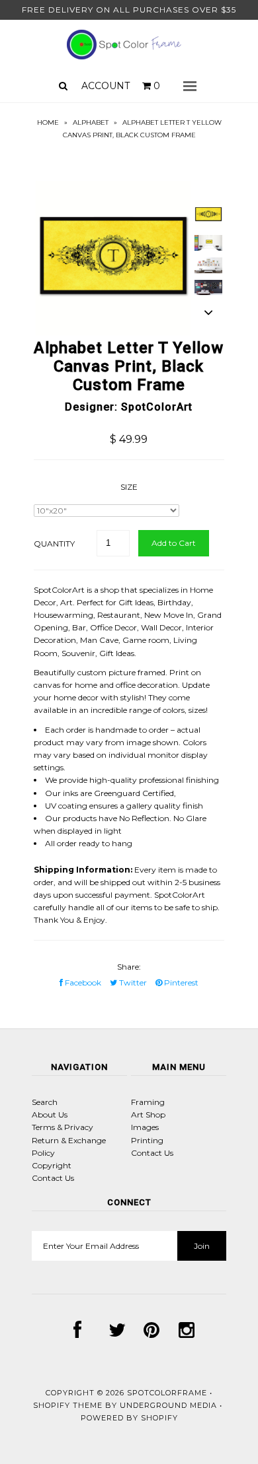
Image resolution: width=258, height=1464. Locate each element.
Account (105, 86)
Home (48, 122)
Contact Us (53, 1178)
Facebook (82, 982)
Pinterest (180, 982)
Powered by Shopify (129, 1417)
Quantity (54, 544)
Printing (147, 1140)
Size (129, 487)
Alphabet (90, 122)
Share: (129, 967)
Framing (148, 1102)
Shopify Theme (68, 1405)
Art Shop (148, 1114)
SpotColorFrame (167, 1392)
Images (145, 1127)
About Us (49, 1114)
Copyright (51, 1165)
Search (45, 1102)
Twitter (132, 982)
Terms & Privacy (62, 1127)
